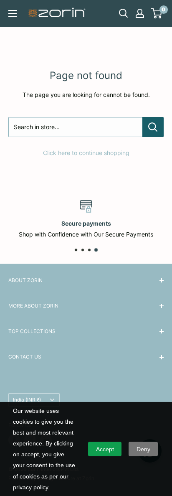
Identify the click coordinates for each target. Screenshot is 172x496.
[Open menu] (12, 13)
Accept (105, 449)
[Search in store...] (153, 127)
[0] (157, 13)
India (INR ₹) (27, 400)
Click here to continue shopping (86, 152)
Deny (143, 449)
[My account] (140, 13)
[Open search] (123, 13)
